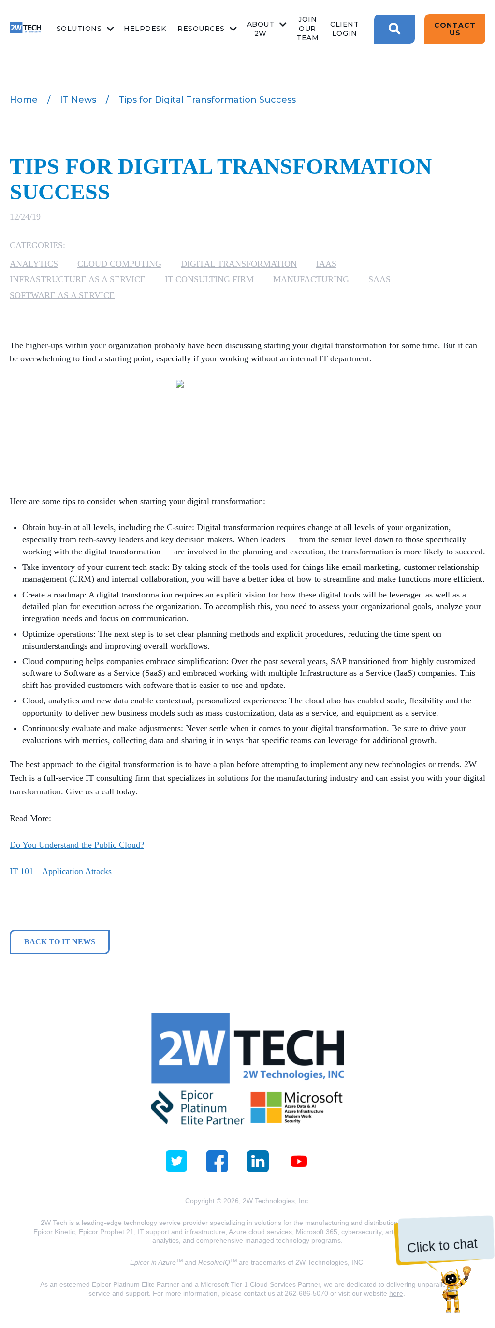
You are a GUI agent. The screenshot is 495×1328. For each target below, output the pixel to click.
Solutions (79, 28)
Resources (201, 28)
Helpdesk (145, 28)
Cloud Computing (119, 264)
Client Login (344, 29)
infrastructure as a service (78, 279)
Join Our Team (307, 28)
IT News (78, 99)
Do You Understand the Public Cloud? (77, 845)
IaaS (326, 264)
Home (24, 99)
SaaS (379, 279)
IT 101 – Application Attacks (61, 871)
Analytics (34, 264)
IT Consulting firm (209, 279)
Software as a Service (62, 295)
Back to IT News (59, 942)
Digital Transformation (239, 264)
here (396, 1293)
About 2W (261, 29)
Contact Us (455, 29)
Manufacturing (311, 279)
